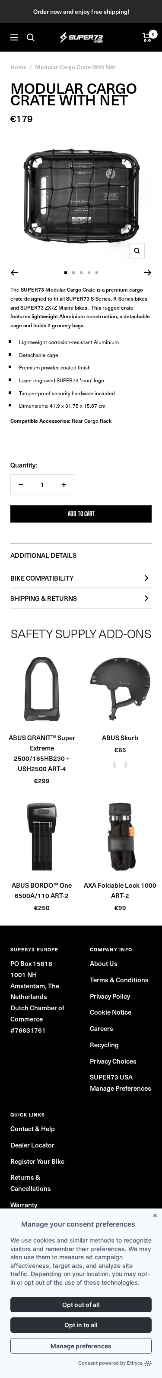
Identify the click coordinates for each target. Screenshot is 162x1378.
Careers (101, 1028)
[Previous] (14, 273)
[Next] (148, 273)
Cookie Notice (110, 1012)
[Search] (31, 37)
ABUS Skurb (120, 737)
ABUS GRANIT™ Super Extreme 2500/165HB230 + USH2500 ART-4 (42, 753)
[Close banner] (157, 1214)
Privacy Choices (113, 1061)
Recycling (104, 1044)
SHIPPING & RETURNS (43, 598)
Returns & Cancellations (30, 1182)
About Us (104, 963)
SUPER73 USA (111, 1077)
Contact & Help (32, 1128)
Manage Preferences (120, 1088)
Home (18, 67)
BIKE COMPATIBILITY (41, 578)
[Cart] (147, 37)
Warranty (23, 1204)
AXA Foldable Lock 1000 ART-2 (120, 890)
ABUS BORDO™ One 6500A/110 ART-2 (42, 890)
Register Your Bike (37, 1161)
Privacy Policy (110, 996)
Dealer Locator (32, 1145)
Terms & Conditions (119, 979)
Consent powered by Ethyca (110, 1363)
